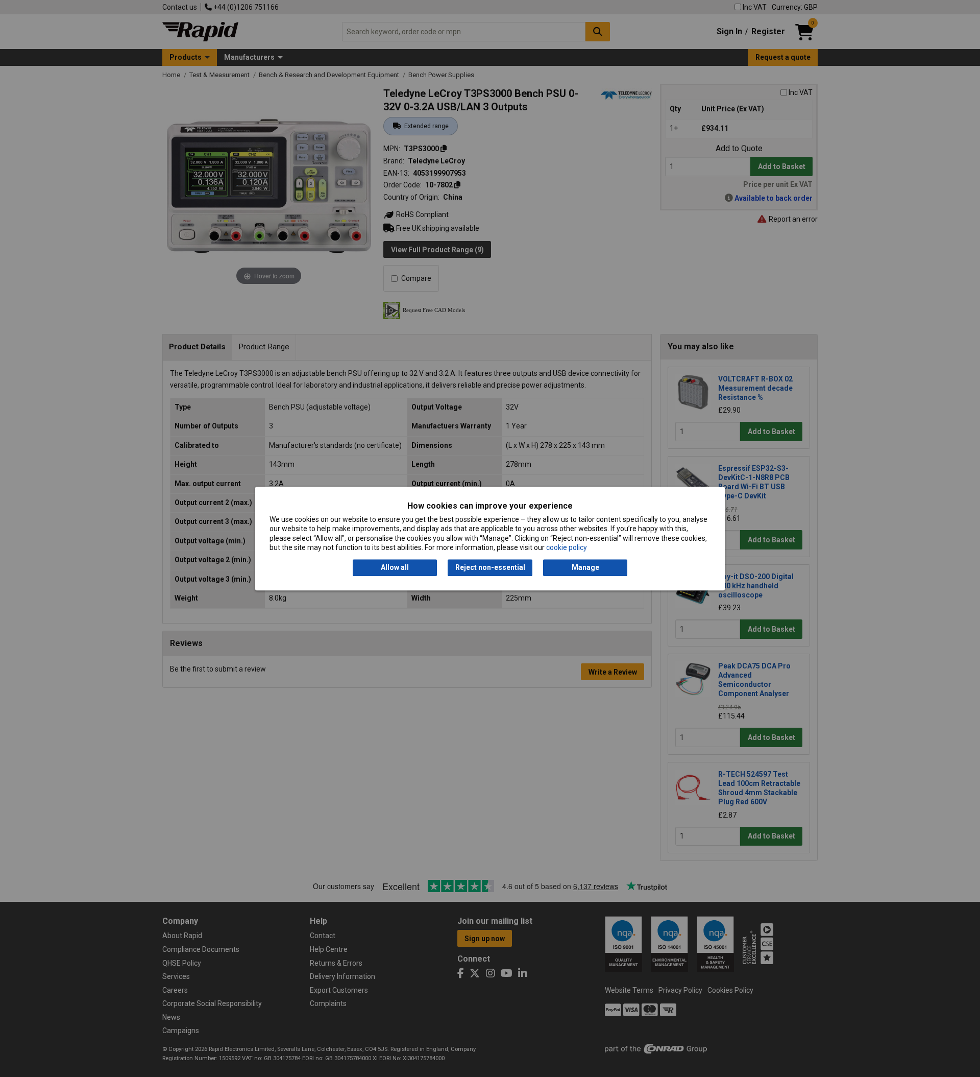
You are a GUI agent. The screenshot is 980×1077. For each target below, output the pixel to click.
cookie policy (566, 547)
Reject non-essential (490, 568)
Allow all (395, 568)
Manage (585, 568)
